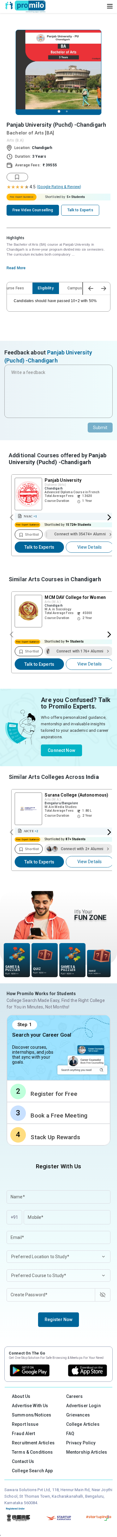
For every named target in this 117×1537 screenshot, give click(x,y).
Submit (100, 427)
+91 (14, 1217)
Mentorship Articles (86, 1452)
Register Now (59, 1319)
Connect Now (61, 750)
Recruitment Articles (33, 1442)
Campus (74, 288)
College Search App (32, 1470)
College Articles (83, 1424)
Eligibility (46, 288)
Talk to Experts (39, 547)
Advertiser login (83, 1405)
